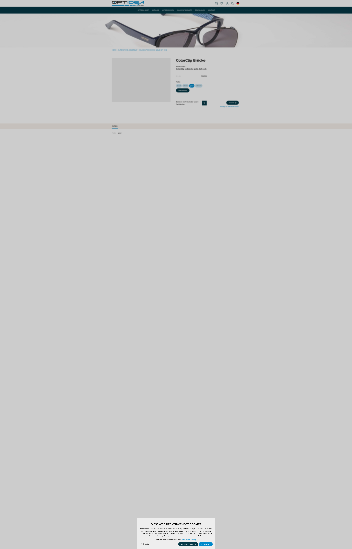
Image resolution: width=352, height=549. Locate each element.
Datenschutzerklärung (189, 540)
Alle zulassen (205, 544)
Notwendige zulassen (188, 544)
